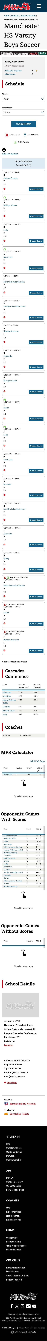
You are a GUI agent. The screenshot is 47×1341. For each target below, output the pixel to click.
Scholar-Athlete (14, 1148)
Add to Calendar (10, 153)
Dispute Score (36, 189)
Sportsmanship (13, 1160)
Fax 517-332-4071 (24, 1321)
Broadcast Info (13, 1241)
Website (8, 1045)
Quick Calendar (13, 1186)
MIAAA (9, 1177)
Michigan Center (10, 205)
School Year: (7, 108)
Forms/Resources (15, 1190)
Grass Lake (8, 257)
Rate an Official (13, 1219)
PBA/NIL (10, 1156)
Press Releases (13, 1249)
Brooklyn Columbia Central (14, 306)
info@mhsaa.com (38, 1321)
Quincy (6, 559)
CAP (8, 1208)
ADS (9, 1170)
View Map (12, 1082)
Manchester (7, 692)
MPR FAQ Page (37, 761)
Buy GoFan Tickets (19, 1114)
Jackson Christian (11, 178)
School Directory (14, 1182)
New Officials (12, 1271)
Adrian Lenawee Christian (14, 282)
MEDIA (10, 1230)
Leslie (6, 230)
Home (6, 16)
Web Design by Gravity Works (25, 1332)
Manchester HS (28, 16)
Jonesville (8, 356)
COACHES (12, 1200)
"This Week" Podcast (16, 1245)
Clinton (6, 408)
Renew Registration (15, 1267)
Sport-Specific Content (17, 1275)
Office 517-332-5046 (9, 1321)
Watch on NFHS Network (23, 1103)
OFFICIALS (13, 1260)
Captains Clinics (14, 1152)
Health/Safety (13, 1216)
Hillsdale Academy (11, 331)
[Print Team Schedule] (4, 150)
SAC (8, 1144)
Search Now (23, 124)
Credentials (11, 1237)
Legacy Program (14, 1279)
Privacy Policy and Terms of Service (32, 1328)
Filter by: (5, 94)
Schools (15, 16)
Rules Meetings (13, 1211)
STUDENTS (13, 1136)
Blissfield (7, 484)
